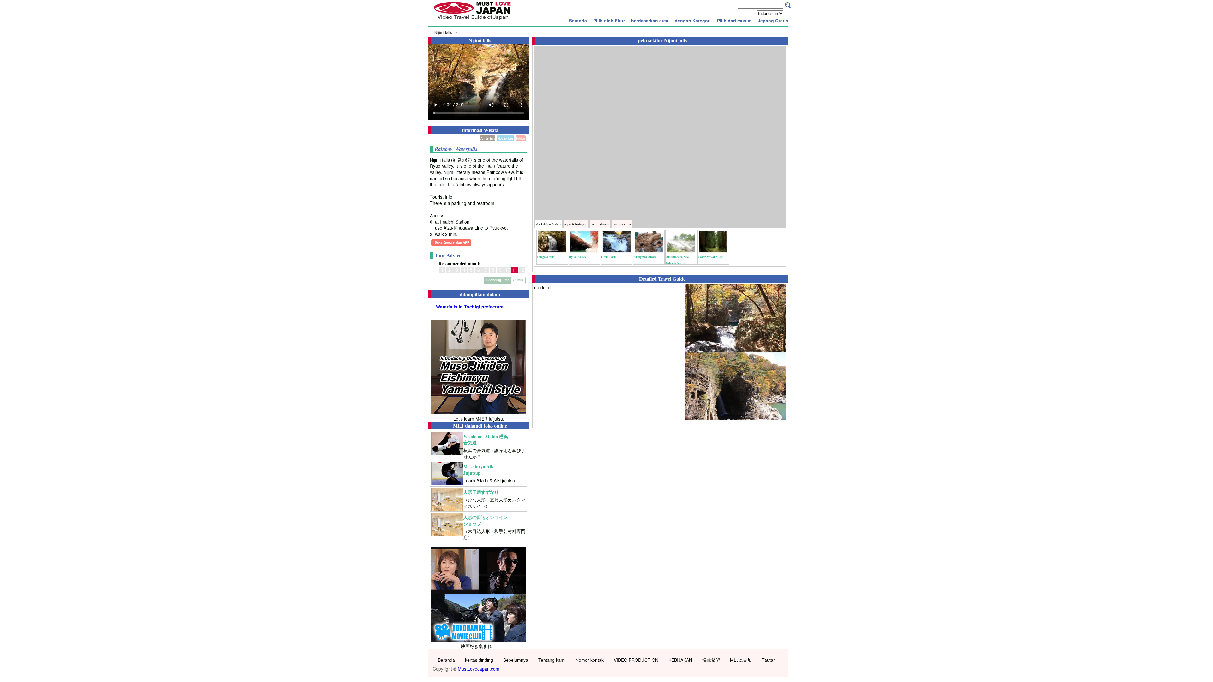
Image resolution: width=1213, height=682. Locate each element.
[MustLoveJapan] (472, 20)
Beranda (578, 20)
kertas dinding (479, 660)
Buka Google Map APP (452, 242)
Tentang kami (551, 660)
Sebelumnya (515, 660)
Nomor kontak (590, 660)
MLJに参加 (741, 660)
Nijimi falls (443, 32)
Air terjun (487, 138)
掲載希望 (711, 660)
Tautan (769, 660)
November (505, 138)
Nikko (520, 138)
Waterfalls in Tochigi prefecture (470, 307)
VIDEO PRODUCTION (636, 660)
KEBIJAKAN (680, 660)
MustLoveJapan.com (478, 669)
